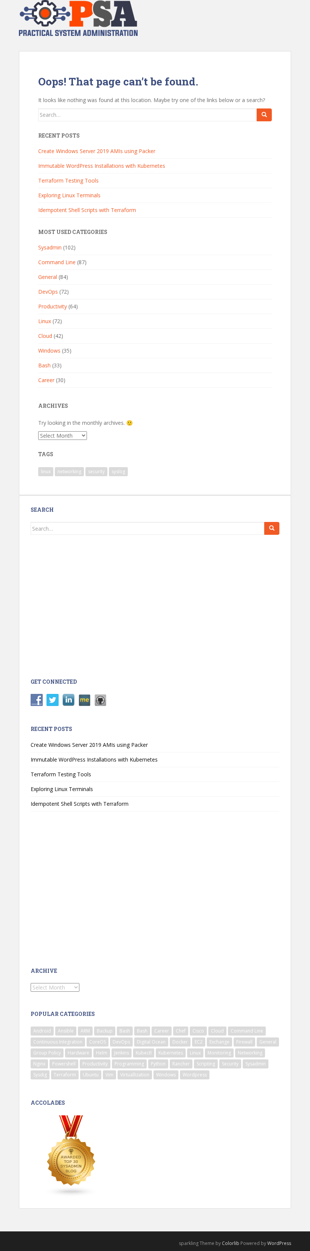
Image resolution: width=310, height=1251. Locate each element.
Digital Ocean (151, 1042)
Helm (101, 1053)
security (96, 471)
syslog (118, 471)
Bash (44, 365)
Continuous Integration (57, 1042)
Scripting (206, 1064)
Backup (105, 1031)
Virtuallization (134, 1074)
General (47, 276)
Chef (181, 1031)
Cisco (198, 1031)
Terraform (65, 1074)
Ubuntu (91, 1074)
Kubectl (144, 1053)
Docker (180, 1042)
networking (69, 471)
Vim (109, 1074)
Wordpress (195, 1074)
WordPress (279, 1243)
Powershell (64, 1064)
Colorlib (230, 1243)
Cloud (45, 335)
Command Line (57, 262)
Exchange (219, 1042)
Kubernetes (170, 1053)
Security (230, 1064)
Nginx (39, 1064)
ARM (85, 1031)
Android (42, 1031)
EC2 (199, 1042)
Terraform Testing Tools (68, 180)
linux (46, 471)
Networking (250, 1053)
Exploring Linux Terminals (69, 195)
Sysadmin (50, 247)
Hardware (78, 1053)
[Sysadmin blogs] (71, 1155)
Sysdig (40, 1074)
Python (158, 1064)
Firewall (244, 1042)
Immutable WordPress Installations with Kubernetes (101, 165)
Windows (49, 350)
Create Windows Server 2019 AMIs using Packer (96, 151)
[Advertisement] (92, 605)
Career (46, 380)
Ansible (66, 1031)
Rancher (181, 1064)
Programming (129, 1064)
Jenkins (121, 1053)
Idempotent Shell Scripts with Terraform (87, 210)
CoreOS (97, 1042)
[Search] (264, 114)
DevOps (48, 291)
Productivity (52, 306)
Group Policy (47, 1053)
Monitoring (219, 1053)
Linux (44, 321)
